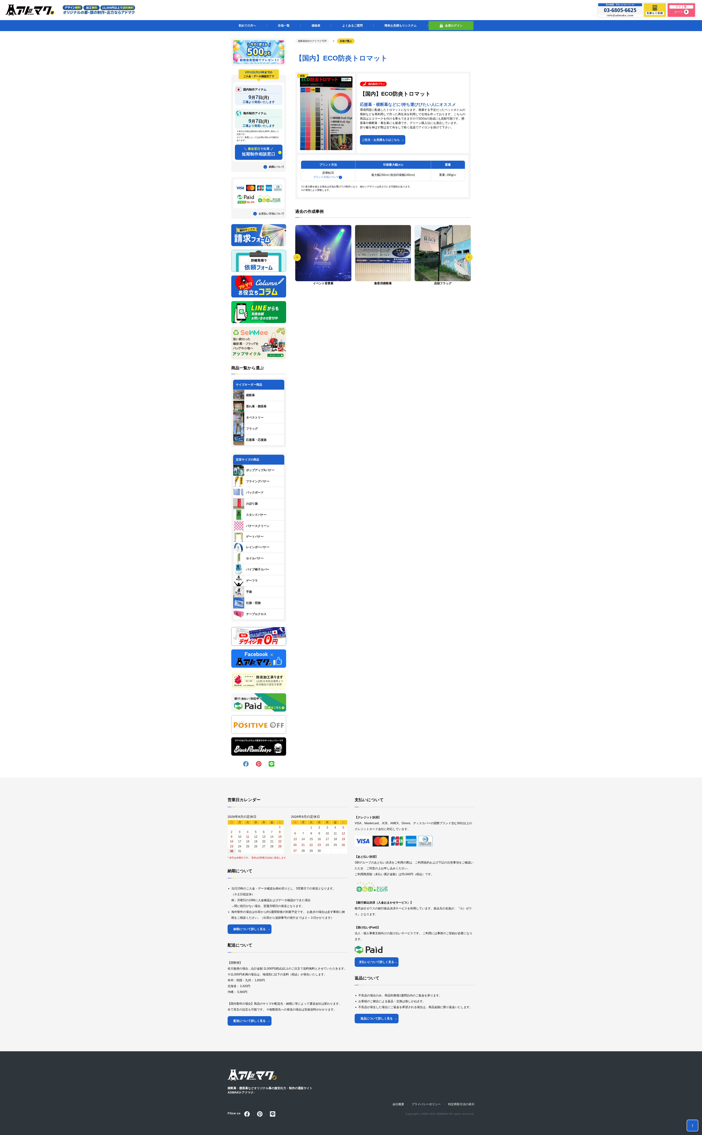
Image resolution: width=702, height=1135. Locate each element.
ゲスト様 (681, 6)
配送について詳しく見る (249, 1020)
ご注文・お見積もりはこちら (381, 139)
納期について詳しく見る (249, 929)
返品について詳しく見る (377, 1018)
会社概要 (398, 1104)
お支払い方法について (271, 213)
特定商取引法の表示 (461, 1104)
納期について (276, 166)
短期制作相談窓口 (258, 151)
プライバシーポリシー (426, 1104)
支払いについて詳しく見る (376, 962)
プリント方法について (326, 177)
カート (680, 12)
